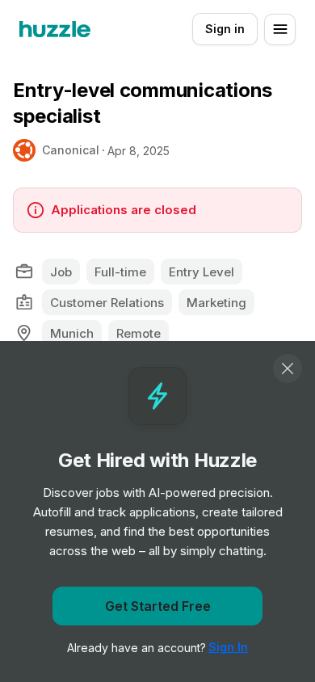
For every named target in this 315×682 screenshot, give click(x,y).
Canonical (70, 150)
